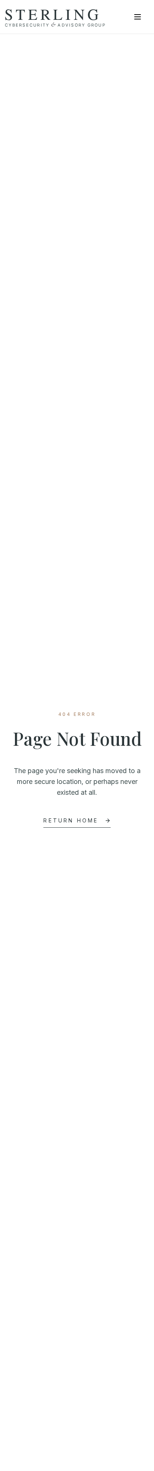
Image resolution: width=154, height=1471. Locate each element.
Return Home (70, 820)
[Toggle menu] (137, 16)
